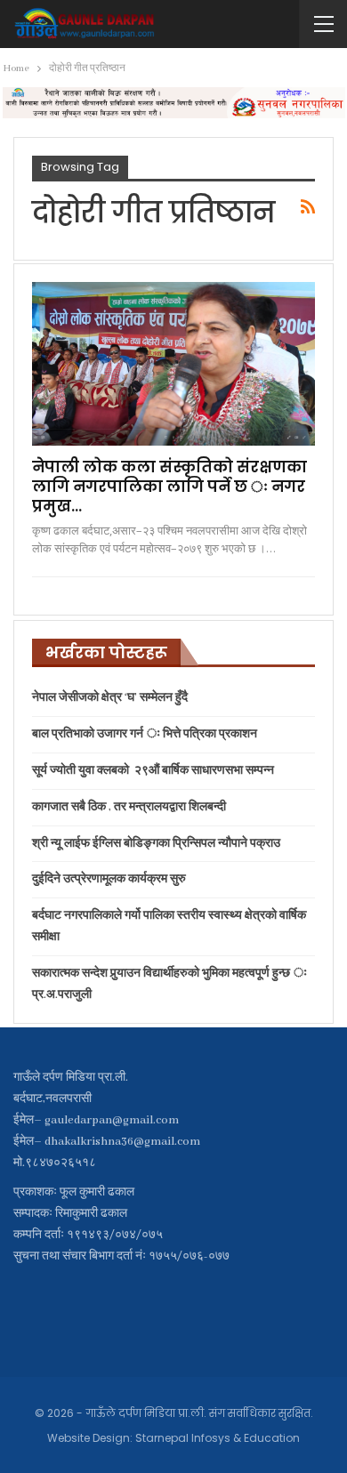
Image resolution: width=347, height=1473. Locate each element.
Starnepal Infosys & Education (217, 1437)
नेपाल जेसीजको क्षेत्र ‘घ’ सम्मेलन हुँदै (110, 697)
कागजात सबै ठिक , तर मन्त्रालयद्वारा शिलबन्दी (129, 807)
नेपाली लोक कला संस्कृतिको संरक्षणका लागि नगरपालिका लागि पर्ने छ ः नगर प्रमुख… (169, 486)
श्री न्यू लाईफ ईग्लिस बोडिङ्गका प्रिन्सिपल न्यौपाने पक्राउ (156, 843)
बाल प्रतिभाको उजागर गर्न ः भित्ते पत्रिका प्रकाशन (144, 734)
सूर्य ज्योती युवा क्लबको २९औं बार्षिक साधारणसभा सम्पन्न (153, 770)
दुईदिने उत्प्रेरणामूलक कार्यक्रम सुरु (109, 879)
